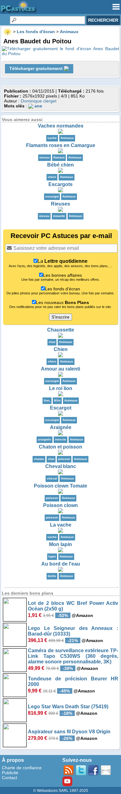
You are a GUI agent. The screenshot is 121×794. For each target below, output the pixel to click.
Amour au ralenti (60, 368)
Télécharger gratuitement (36, 68)
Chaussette (60, 329)
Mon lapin (60, 544)
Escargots (60, 184)
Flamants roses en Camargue (60, 145)
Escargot (60, 407)
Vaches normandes (60, 125)
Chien (61, 349)
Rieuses (60, 203)
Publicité (10, 772)
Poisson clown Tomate (60, 485)
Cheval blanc (60, 466)
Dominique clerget (38, 100)
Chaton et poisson (60, 446)
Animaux (67, 138)
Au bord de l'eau (60, 563)
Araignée (60, 427)
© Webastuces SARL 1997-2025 (60, 790)
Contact (9, 777)
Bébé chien (60, 164)
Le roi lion (60, 388)
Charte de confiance (22, 767)
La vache (60, 524)
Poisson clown (60, 505)
